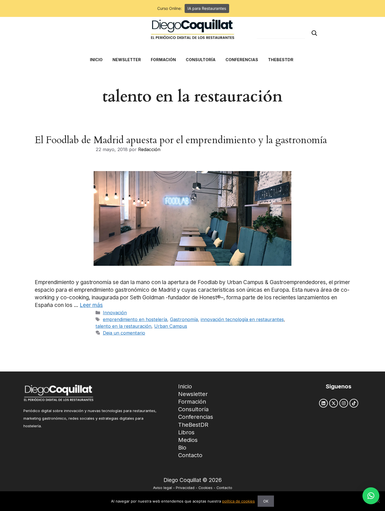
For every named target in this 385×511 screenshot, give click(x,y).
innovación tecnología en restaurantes (242, 319)
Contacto (190, 455)
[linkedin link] (323, 403)
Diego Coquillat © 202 (190, 480)
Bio (182, 447)
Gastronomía (184, 319)
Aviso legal (162, 488)
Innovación (115, 312)
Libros (186, 432)
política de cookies (238, 501)
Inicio (185, 386)
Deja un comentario (124, 333)
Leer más (91, 305)
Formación (192, 401)
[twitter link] (333, 403)
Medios (188, 440)
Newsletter (193, 394)
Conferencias (195, 416)
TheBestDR (193, 424)
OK (265, 501)
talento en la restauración (123, 326)
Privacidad (185, 488)
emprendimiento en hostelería (135, 319)
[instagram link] (343, 403)
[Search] (314, 33)
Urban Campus (170, 326)
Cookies (205, 488)
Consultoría (193, 409)
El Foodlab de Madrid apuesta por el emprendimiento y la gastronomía (181, 140)
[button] (370, 495)
